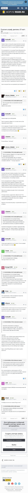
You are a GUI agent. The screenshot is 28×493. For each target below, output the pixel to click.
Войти (14, 449)
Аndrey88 (6, 33)
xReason (7, 303)
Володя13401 (9, 267)
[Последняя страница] (26, 36)
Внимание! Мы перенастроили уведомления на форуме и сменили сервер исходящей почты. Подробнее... (12, 3)
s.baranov (7, 136)
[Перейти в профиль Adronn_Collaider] (2, 96)
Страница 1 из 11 (14, 35)
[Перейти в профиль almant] (2, 398)
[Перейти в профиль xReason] (2, 303)
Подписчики (13, 455)
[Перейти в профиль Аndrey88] (2, 40)
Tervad (7, 250)
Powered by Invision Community (14, 490)
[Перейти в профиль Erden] (2, 291)
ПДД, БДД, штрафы (18, 33)
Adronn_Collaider (10, 95)
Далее (23, 35)
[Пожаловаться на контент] (23, 41)
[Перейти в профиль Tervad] (2, 251)
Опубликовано (10, 40)
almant (7, 398)
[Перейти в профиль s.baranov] (2, 137)
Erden (6, 291)
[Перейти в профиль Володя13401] (2, 267)
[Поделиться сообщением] (25, 41)
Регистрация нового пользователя (14, 440)
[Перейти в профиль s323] (2, 383)
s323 (6, 383)
